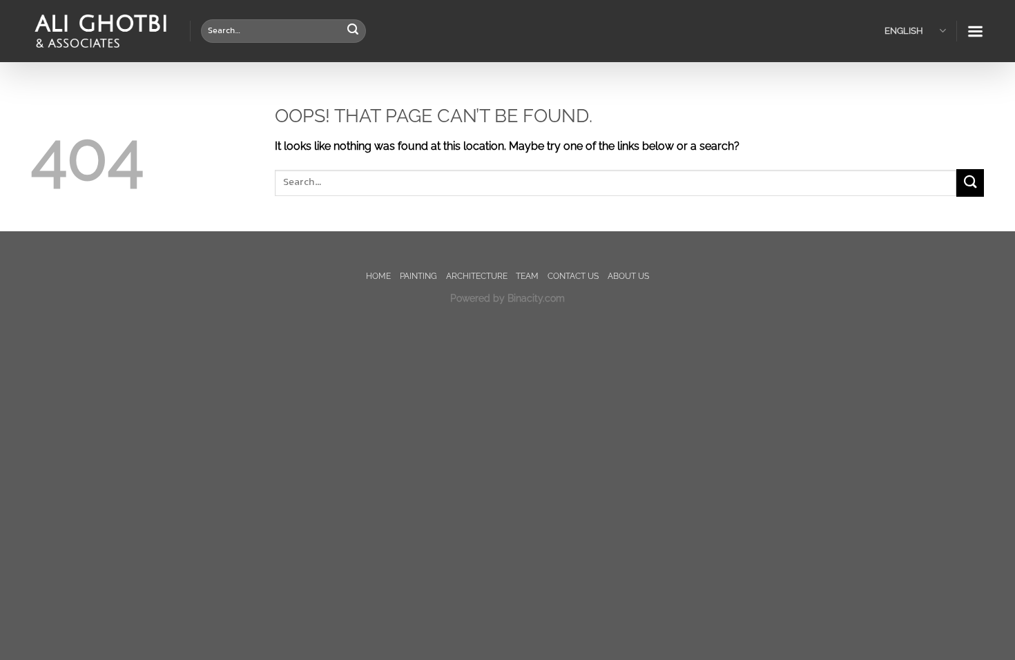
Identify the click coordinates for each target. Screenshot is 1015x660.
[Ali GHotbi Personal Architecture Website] (100, 31)
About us (628, 276)
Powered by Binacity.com (507, 298)
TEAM (527, 276)
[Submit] (353, 31)
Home (378, 276)
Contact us (573, 276)
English (903, 31)
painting (418, 276)
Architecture (477, 276)
